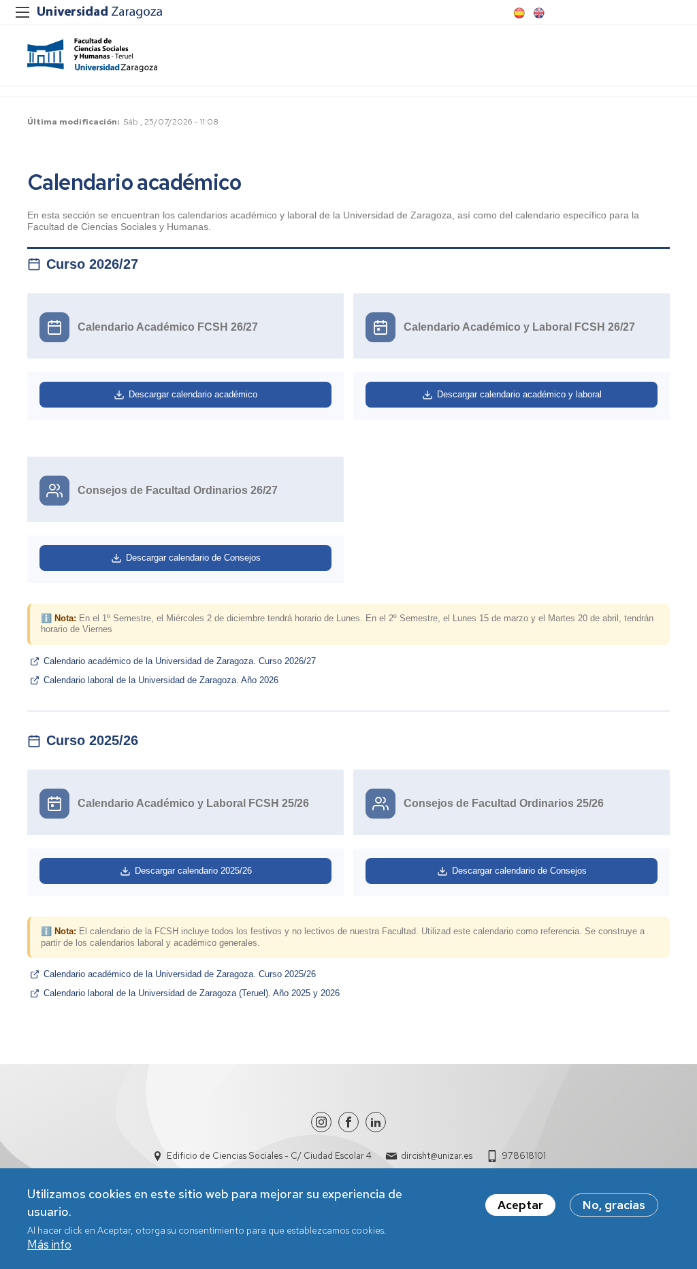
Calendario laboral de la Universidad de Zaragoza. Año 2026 (161, 680)
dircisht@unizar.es (436, 1155)
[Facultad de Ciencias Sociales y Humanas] (92, 55)
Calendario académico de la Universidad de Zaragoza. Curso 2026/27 (180, 661)
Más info (49, 1244)
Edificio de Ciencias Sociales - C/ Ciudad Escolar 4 (269, 1155)
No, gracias (614, 1205)
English (537, 13)
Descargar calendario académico (193, 394)
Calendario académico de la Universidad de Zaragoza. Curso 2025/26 (180, 974)
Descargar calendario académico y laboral (519, 394)
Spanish (518, 13)
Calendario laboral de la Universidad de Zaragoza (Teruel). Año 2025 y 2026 (192, 993)
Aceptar (520, 1205)
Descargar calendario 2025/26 (193, 871)
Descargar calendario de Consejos (193, 558)
